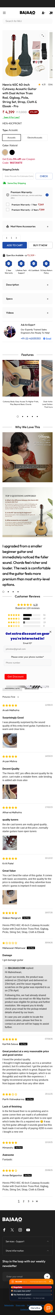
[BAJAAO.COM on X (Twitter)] (12, 1230)
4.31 (35, 604)
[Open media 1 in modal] (43, 35)
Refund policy (9, 1305)
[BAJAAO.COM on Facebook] (4, 1230)
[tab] (18, 416)
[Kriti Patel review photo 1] (9, 897)
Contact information (27, 1309)
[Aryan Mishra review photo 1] (9, 791)
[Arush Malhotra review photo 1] (9, 740)
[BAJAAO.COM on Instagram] (20, 1230)
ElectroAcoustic (35, 137)
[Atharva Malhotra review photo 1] (9, 842)
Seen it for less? (11, 117)
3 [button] (28, 1201)
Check (44, 176)
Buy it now (40, 245)
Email (48, 338)
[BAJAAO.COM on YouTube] (28, 1230)
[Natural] (5, 152)
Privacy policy (20, 1305)
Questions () (32, 688)
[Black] (12, 152)
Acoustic (11, 137)
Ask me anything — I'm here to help (31, 1298)
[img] (9, 705)
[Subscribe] (47, 1277)
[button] (14, 615)
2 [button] (23, 1201)
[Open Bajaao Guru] (48, 1308)
